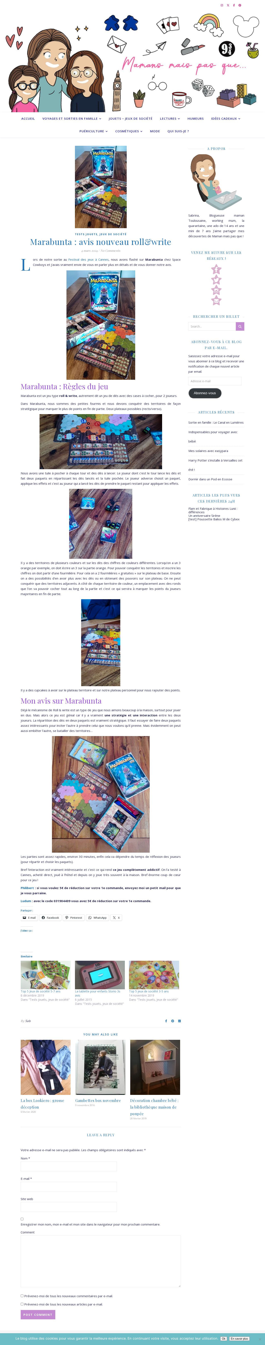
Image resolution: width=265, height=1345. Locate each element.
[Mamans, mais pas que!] (132, 61)
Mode (155, 131)
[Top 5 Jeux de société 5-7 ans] (46, 975)
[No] (260, 1339)
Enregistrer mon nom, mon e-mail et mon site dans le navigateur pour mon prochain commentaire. (90, 1224)
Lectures (168, 118)
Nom (25, 1158)
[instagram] (222, 5)
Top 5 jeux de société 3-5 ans (149, 991)
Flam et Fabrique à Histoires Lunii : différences (212, 510)
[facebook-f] (234, 5)
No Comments (110, 250)
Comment (28, 1232)
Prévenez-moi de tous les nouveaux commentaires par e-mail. (68, 1296)
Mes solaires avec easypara (208, 451)
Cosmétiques (127, 131)
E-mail (26, 1178)
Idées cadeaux (224, 118)
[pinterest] (239, 5)
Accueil (28, 118)
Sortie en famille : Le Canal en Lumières (216, 422)
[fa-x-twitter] (228, 5)
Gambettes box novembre (98, 1100)
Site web (27, 1199)
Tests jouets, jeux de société (101, 234)
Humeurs (196, 118)
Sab (28, 1021)
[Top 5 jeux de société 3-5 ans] (154, 975)
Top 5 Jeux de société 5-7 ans (40, 991)
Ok (223, 1338)
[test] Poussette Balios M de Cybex (214, 519)
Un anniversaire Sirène (204, 515)
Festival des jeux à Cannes (87, 259)
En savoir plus (239, 1338)
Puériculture (92, 131)
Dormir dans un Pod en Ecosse (210, 479)
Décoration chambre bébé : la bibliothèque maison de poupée (154, 1107)
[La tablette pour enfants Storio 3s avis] (100, 975)
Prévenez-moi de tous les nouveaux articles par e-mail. (63, 1304)
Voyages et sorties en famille (70, 118)
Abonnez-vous (205, 393)
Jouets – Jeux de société (131, 118)
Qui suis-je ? (178, 131)
